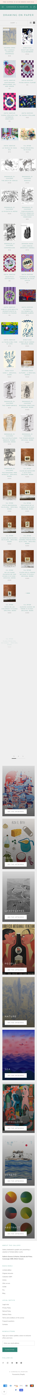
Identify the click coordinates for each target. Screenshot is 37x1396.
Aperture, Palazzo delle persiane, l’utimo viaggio (9, 710)
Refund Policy (6, 1311)
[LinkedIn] (21, 1363)
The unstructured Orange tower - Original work (9, 439)
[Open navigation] (3, 7)
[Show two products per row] (34, 23)
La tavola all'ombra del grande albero (27, 311)
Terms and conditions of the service (13, 1318)
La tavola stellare (27, 115)
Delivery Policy (6, 1314)
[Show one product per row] (31, 23)
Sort (13, 23)
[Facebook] (3, 1363)
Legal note (5, 1304)
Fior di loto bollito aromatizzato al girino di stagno (9, 311)
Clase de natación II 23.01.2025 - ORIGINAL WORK (27, 472)
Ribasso (27, 180)
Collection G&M (7, 1277)
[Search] (31, 7)
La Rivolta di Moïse (10, 211)
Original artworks (7, 1273)
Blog (3, 1293)
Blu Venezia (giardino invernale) (10, 51)
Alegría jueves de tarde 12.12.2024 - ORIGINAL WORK (27, 608)
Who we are (6, 1283)
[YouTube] (16, 1363)
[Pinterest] (12, 1363)
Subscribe (10, 1349)
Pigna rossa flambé (27, 82)
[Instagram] (7, 1363)
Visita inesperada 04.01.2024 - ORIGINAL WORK (9, 507)
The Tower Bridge (9, 405)
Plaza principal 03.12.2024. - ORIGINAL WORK (9, 641)
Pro (3, 1290)
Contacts (5, 1324)
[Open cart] (34, 7)
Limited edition (6, 1270)
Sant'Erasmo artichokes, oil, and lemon (9, 84)
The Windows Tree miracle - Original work (9, 474)
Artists (4, 1280)
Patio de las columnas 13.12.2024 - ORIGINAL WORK (10, 608)
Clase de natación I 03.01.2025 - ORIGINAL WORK (9, 539)
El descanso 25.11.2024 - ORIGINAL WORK (10, 674)
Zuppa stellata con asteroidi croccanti (9, 117)
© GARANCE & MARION (18, 1371)
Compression (9, 247)
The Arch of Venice (10, 180)
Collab (4, 1287)
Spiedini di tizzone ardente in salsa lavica (27, 278)
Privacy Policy (6, 1308)
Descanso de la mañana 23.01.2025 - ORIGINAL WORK (27, 507)
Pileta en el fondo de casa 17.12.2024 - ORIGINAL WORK (27, 574)
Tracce (27, 706)
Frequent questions (8, 1321)
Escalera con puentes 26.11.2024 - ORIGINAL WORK (27, 641)
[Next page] (23, 756)
